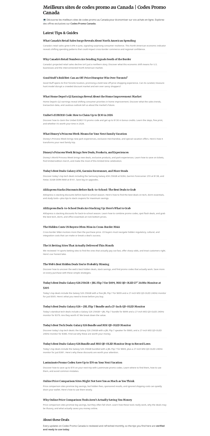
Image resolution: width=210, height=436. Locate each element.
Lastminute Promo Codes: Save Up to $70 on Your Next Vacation (82, 362)
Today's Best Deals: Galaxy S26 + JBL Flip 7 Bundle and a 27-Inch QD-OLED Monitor (94, 306)
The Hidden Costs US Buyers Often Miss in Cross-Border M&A (81, 227)
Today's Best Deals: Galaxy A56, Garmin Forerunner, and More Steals (85, 171)
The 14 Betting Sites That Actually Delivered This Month (78, 245)
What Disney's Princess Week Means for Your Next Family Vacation (85, 133)
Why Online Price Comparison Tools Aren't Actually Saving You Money (87, 399)
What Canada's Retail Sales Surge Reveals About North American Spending (89, 40)
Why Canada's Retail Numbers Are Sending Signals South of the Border (87, 59)
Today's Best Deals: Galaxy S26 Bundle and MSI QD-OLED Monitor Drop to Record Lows (96, 343)
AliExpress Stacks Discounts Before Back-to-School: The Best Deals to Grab (89, 189)
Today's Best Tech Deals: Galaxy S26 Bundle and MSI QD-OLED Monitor (87, 325)
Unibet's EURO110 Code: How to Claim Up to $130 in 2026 (78, 115)
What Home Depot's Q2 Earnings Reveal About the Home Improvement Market (92, 96)
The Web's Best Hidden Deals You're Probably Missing (76, 264)
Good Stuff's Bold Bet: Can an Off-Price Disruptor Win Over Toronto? (85, 77)
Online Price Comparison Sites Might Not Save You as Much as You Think (89, 381)
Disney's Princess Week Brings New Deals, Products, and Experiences (86, 152)
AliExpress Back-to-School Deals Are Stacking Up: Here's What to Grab (87, 208)
